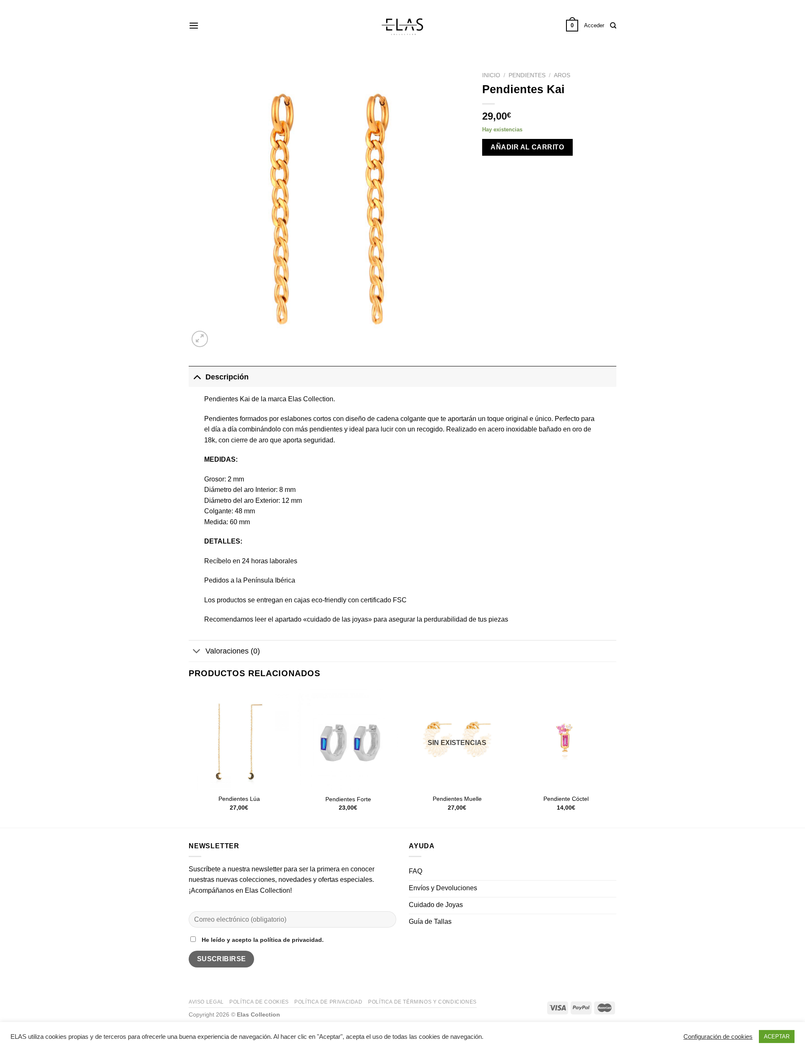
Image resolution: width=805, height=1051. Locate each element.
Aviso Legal (206, 1002)
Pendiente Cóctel (566, 798)
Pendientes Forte (348, 799)
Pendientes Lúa (239, 798)
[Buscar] (613, 26)
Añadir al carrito (527, 147)
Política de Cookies (259, 1002)
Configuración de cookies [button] (718, 1036)
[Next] (616, 757)
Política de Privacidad (328, 1002)
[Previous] (189, 757)
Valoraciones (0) (232, 651)
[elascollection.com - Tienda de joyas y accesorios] (402, 25)
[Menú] (194, 25)
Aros (562, 75)
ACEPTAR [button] (776, 1036)
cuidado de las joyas (337, 619)
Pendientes (527, 75)
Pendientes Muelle (457, 798)
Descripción (227, 377)
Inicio (491, 75)
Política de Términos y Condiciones (422, 1002)
